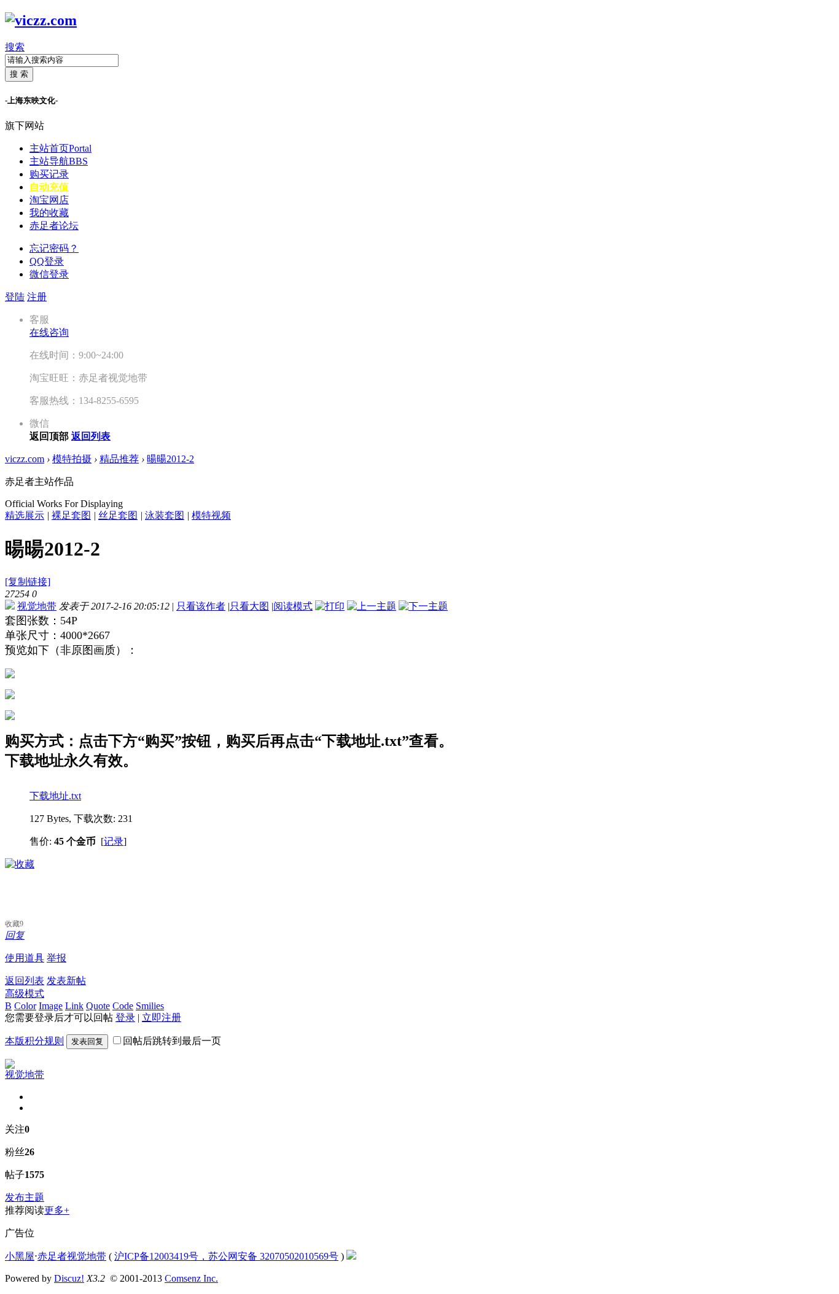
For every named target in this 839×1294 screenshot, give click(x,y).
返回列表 (24, 980)
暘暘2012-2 (170, 459)
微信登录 (49, 274)
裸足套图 (71, 515)
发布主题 (24, 1197)
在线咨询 (49, 332)
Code (122, 1006)
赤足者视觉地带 (71, 1256)
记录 (113, 841)
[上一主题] (371, 606)
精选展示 (24, 515)
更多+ (56, 1210)
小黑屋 (19, 1256)
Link (74, 1006)
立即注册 (161, 1017)
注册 (37, 297)
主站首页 (60, 148)
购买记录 (49, 174)
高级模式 (24, 993)
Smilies (150, 1006)
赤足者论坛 (54, 225)
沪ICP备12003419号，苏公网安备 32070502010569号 (226, 1256)
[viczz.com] (41, 20)
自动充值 (49, 187)
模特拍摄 (72, 459)
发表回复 (87, 1041)
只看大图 (249, 606)
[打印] (330, 606)
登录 (125, 1017)
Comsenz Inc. (191, 1278)
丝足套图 (118, 515)
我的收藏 (49, 212)
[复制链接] (27, 581)
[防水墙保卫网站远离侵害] (351, 1256)
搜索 (15, 47)
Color (25, 1006)
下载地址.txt (55, 796)
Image (51, 1006)
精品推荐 (119, 459)
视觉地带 (37, 606)
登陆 (15, 297)
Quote (98, 1006)
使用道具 (24, 958)
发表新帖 (66, 980)
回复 (15, 935)
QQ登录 (46, 261)
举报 (56, 958)
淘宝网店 (49, 200)
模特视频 (211, 515)
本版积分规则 (34, 1041)
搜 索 (19, 74)
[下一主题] (423, 606)
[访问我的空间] (10, 1065)
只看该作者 (200, 606)
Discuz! (69, 1278)
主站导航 (58, 161)
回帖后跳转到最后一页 (172, 1041)
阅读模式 (293, 606)
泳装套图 (164, 515)
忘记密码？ (54, 248)
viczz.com (24, 459)
